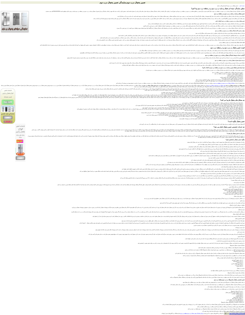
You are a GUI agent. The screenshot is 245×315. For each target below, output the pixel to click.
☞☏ (234, 313)
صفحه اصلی (241, 5)
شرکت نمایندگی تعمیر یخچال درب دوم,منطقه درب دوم (191, 313)
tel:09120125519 (237, 313)
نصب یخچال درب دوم (211, 85)
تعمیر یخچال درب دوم (221, 85)
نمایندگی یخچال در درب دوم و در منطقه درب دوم (224, 83)
